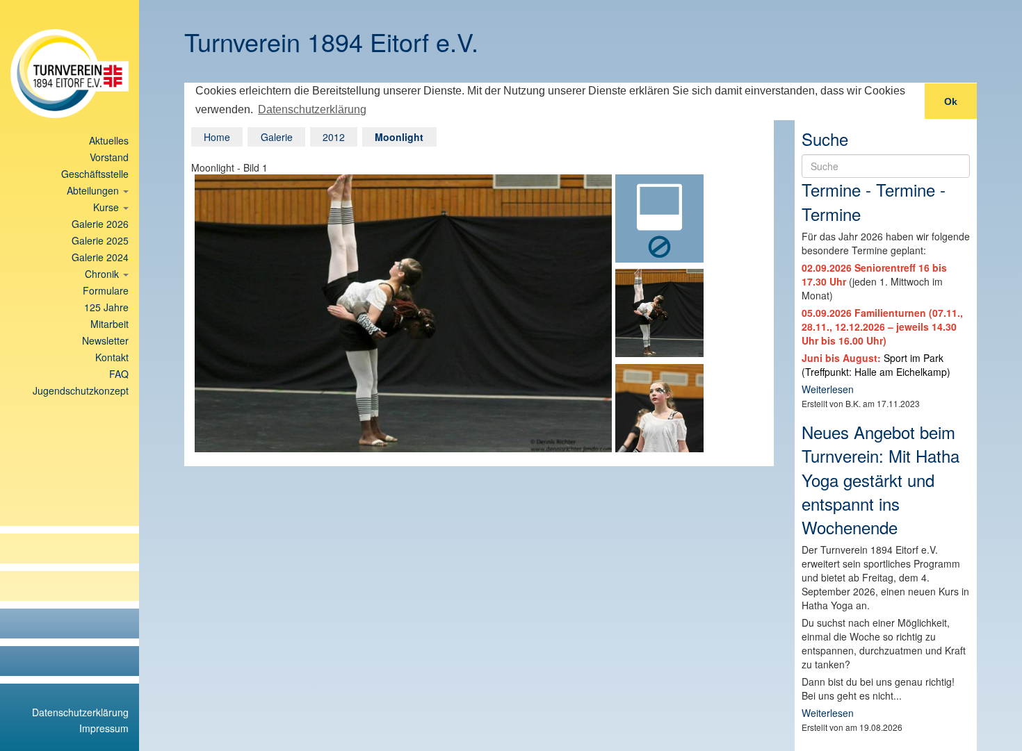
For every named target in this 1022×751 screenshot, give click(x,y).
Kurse (107, 207)
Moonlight (399, 137)
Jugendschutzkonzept (81, 390)
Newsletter (105, 340)
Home (217, 137)
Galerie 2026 (100, 224)
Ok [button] (950, 101)
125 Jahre (106, 307)
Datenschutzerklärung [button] (312, 109)
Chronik (103, 274)
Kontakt (112, 357)
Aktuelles (109, 140)
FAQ (119, 374)
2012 (334, 137)
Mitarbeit (109, 324)
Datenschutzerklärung (80, 712)
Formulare (106, 290)
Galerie (277, 137)
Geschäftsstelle (95, 174)
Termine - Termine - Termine (874, 201)
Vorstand (109, 157)
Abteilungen (94, 190)
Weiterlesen (828, 389)
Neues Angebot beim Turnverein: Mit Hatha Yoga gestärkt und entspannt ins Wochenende (880, 479)
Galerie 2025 (100, 240)
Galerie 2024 (100, 257)
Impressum (104, 728)
